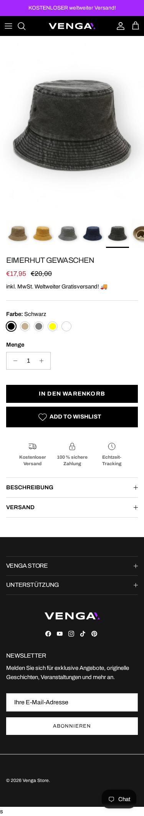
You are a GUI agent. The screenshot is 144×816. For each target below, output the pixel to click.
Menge (15, 345)
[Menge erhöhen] (43, 360)
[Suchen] (25, 26)
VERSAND (20, 507)
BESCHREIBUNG (29, 487)
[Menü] (8, 26)
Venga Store (36, 780)
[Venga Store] (72, 26)
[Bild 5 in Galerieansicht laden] (72, 125)
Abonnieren (72, 726)
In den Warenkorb (72, 394)
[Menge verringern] (13, 360)
